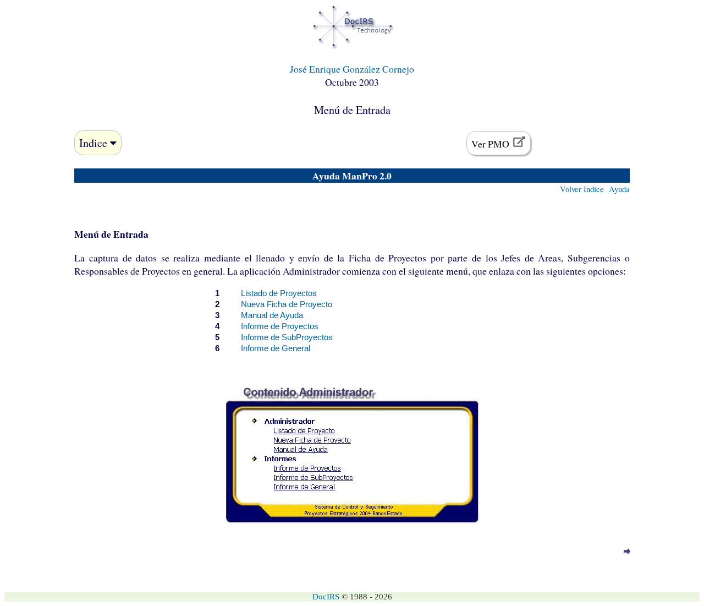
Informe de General (275, 348)
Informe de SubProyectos (287, 337)
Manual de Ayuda (272, 315)
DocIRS (325, 596)
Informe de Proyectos (279, 326)
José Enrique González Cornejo (352, 68)
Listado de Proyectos (279, 293)
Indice (94, 142)
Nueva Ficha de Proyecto (286, 304)
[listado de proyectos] (627, 551)
